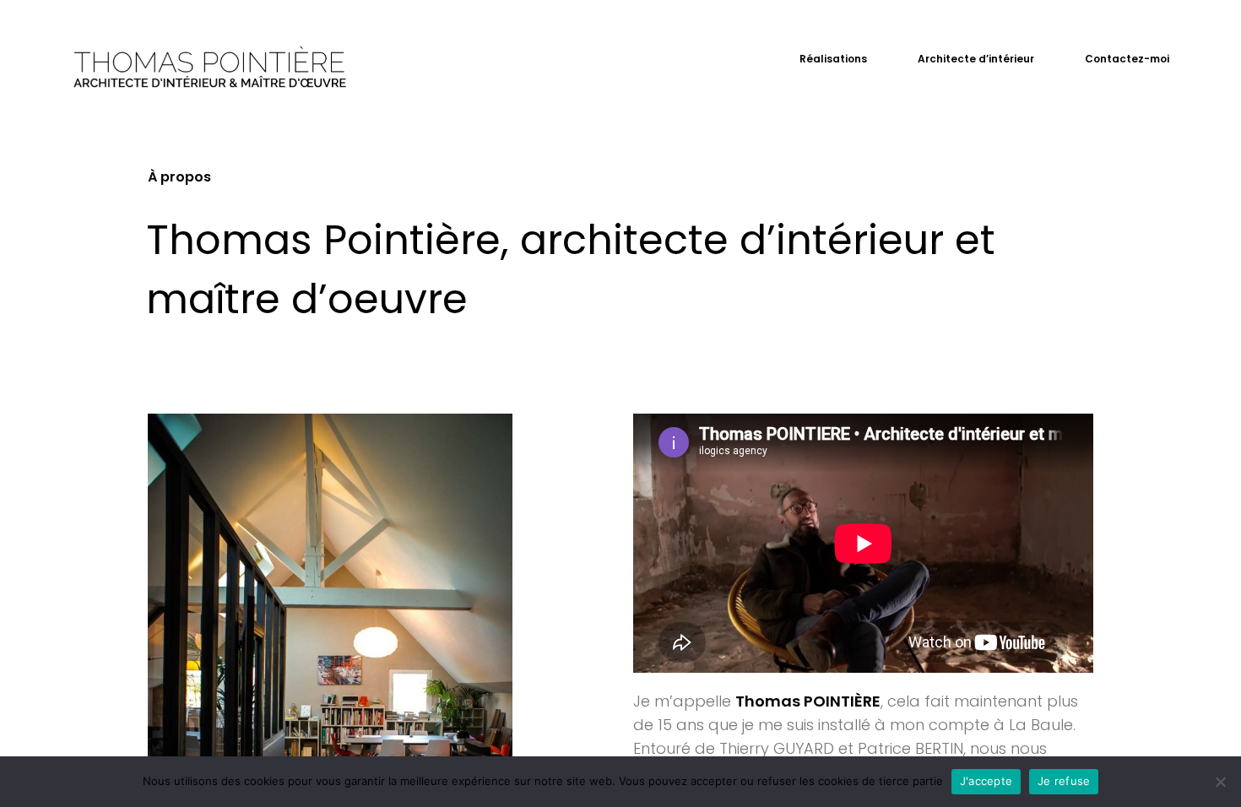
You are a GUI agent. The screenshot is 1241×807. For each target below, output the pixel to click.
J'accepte (986, 781)
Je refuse (1064, 781)
